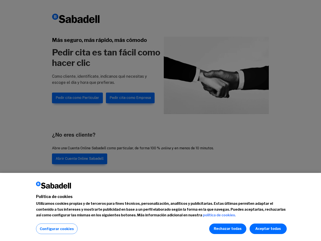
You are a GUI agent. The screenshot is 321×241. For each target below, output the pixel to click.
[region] (160, 207)
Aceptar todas (268, 229)
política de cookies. (219, 215)
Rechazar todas (228, 229)
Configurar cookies (57, 229)
